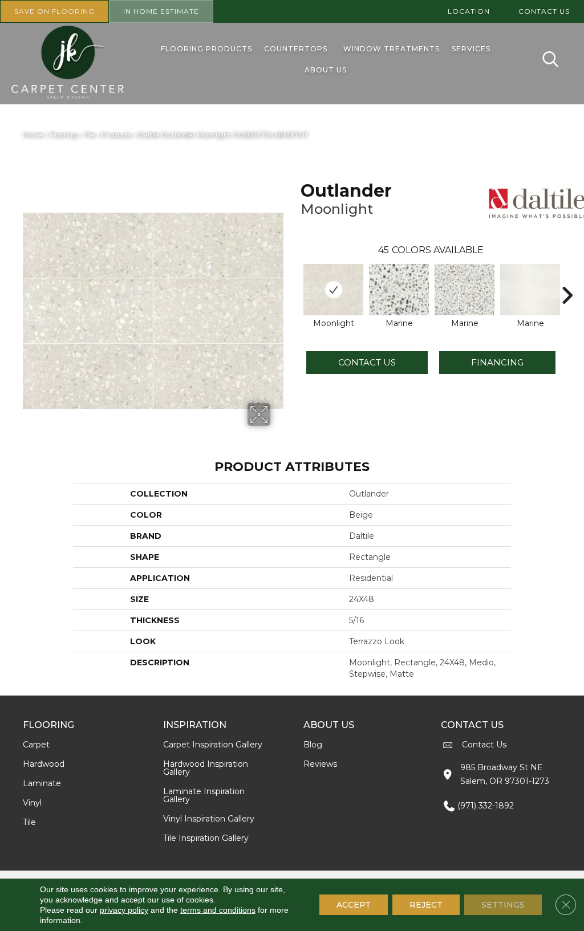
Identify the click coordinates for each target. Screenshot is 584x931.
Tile (89, 135)
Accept (353, 905)
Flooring (63, 135)
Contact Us (367, 362)
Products (116, 135)
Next (566, 278)
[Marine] (399, 289)
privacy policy (124, 909)
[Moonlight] (333, 289)
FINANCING (497, 362)
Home (33, 135)
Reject (426, 905)
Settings (503, 905)
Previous (294, 278)
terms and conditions (218, 909)
